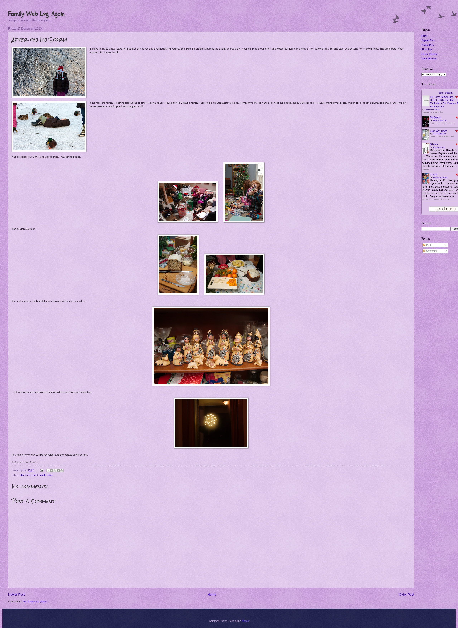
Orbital (433, 174)
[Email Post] (41, 470)
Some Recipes (429, 58)
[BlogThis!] (51, 470)
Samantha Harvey (440, 177)
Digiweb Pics (428, 40)
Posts (428, 245)
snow (49, 475)
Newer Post (16, 594)
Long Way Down (438, 131)
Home (212, 594)
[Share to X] (55, 470)
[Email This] (48, 470)
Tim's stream (445, 92)
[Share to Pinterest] (62, 470)
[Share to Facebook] (58, 470)
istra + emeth (38, 475)
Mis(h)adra (435, 117)
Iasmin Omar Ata (439, 120)
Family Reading (429, 54)
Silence (434, 144)
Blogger (245, 621)
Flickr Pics (426, 49)
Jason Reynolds (439, 134)
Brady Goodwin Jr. (432, 109)
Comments (431, 251)
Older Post (406, 594)
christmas (25, 475)
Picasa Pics (427, 45)
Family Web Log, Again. (36, 13)
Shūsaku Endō (439, 147)
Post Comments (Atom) (35, 601)
